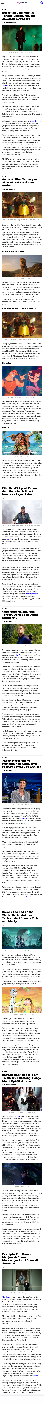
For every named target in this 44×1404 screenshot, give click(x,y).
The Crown (6, 1297)
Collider (5, 86)
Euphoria (24, 818)
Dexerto (36, 1376)
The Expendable (32, 594)
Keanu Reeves (35, 121)
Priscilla (28, 897)
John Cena (18, 655)
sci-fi (9, 539)
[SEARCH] (41, 3)
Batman (17, 1116)
